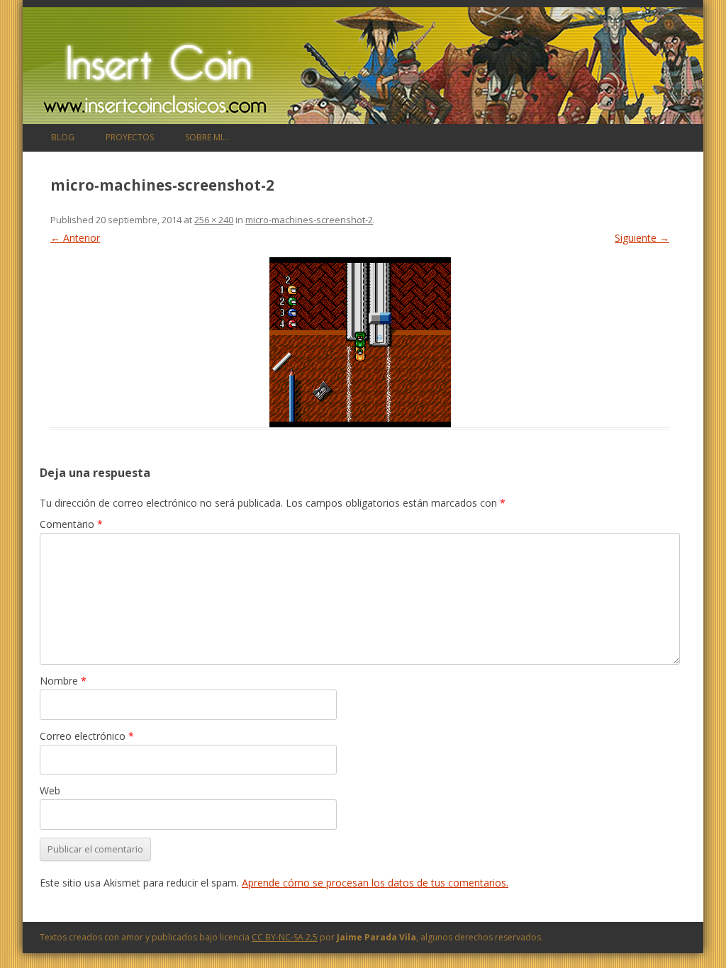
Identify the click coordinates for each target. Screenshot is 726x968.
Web (50, 790)
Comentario (71, 524)
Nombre (63, 680)
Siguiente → (642, 237)
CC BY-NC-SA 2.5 (285, 937)
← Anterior (75, 237)
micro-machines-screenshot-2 (309, 219)
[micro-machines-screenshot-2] (359, 342)
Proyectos (130, 137)
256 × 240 (213, 219)
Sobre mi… (207, 137)
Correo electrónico (87, 736)
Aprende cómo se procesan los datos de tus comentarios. (375, 882)
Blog (62, 137)
